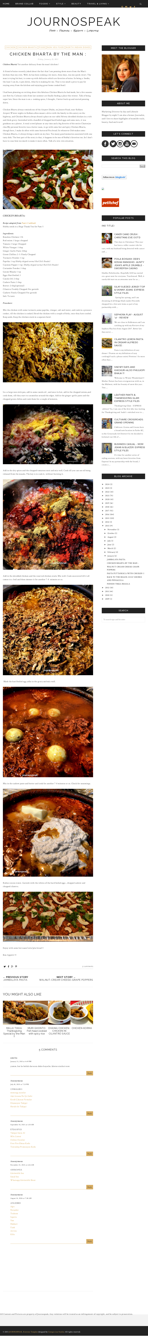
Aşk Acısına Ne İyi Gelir (21, 1096)
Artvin (13, 1231)
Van (12, 1220)
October (111, 533)
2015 (107, 518)
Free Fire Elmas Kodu (20, 1143)
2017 (107, 510)
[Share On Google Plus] (12, 966)
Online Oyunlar (17, 1140)
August (110, 537)
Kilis (12, 1234)
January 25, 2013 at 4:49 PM (21, 1061)
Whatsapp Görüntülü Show (23, 1180)
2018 (107, 507)
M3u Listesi (15, 1136)
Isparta (13, 1217)
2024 (107, 484)
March (110, 548)
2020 (107, 499)
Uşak (12, 1227)
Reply (90, 1073)
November (112, 529)
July (109, 541)
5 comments (87, 966)
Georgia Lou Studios (56, 1332)
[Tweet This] (5, 966)
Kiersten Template (30, 1332)
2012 (107, 587)
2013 (107, 525)
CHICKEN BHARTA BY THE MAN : (122, 563)
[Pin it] (16, 966)
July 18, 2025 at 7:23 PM (19, 1084)
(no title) (108, 225)
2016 (107, 514)
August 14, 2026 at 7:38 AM (21, 1198)
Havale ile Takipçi (18, 1106)
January (111, 556)
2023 (107, 488)
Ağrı (12, 1206)
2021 (107, 495)
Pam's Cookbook (29, 223)
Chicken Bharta (27, 47)
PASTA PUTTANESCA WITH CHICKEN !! (125, 573)
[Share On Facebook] (8, 966)
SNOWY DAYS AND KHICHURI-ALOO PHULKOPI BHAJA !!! (129, 370)
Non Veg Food (55, 47)
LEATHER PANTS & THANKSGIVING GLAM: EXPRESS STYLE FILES (127, 398)
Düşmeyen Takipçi (18, 1103)
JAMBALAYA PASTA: (116, 559)
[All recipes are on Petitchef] (110, 206)
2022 (107, 492)
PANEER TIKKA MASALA (118, 584)
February (111, 552)
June (109, 544)
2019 (107, 503)
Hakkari (14, 1224)
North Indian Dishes (78, 47)
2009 (107, 599)
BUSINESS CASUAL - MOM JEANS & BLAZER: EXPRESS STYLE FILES (129, 447)
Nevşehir (14, 1210)
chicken (10, 47)
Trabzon (14, 1213)
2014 (107, 522)
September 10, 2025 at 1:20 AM (22, 1125)
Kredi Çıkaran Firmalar (21, 1099)
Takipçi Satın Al (17, 1133)
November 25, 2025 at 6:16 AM (22, 1165)
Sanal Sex (14, 1176)
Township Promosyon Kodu (23, 1146)
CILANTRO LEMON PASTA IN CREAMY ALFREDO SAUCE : (128, 342)
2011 (107, 591)
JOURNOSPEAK (74, 22)
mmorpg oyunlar (18, 1092)
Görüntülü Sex (17, 1173)
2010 (107, 595)
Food (42, 47)
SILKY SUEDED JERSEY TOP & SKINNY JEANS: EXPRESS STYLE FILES (129, 289)
